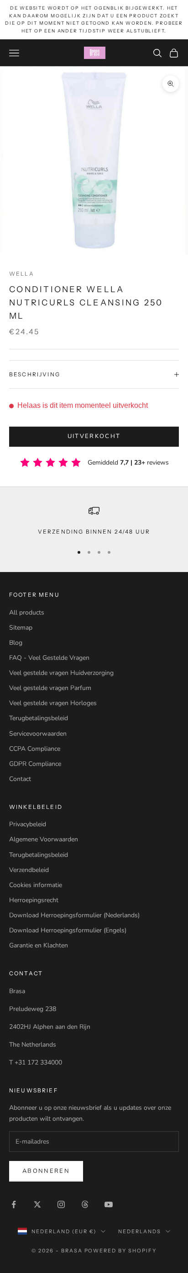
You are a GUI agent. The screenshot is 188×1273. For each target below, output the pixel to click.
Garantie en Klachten (38, 945)
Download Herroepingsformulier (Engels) (67, 930)
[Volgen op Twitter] (37, 1204)
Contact (20, 779)
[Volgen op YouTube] (108, 1204)
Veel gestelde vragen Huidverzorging (61, 673)
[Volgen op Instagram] (61, 1204)
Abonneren (46, 1171)
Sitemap (20, 627)
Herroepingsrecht (33, 900)
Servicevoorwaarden (38, 733)
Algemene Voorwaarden (43, 839)
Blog (15, 642)
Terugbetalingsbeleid (38, 718)
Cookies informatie (35, 885)
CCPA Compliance (34, 748)
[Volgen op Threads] (84, 1204)
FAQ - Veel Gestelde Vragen (49, 657)
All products (26, 612)
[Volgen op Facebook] (13, 1204)
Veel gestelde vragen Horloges (53, 703)
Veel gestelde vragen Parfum (50, 688)
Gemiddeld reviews (128, 462)
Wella (21, 273)
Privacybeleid (27, 824)
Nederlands (139, 1231)
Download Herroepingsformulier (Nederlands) (74, 915)
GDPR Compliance (35, 764)
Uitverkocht (94, 436)
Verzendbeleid (29, 870)
